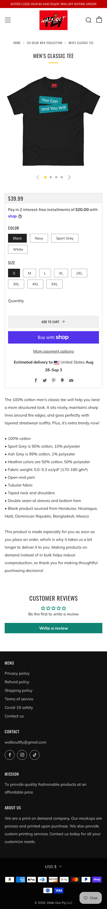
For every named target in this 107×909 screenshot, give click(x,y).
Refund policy (17, 681)
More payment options (53, 351)
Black (17, 238)
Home (17, 43)
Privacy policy (17, 673)
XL (61, 273)
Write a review (53, 628)
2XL (79, 273)
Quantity (16, 300)
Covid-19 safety (19, 707)
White (18, 249)
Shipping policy (18, 690)
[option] (53, 121)
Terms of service (19, 698)
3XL (16, 284)
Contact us (14, 716)
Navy (39, 238)
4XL (35, 284)
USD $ (50, 866)
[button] (45, 177)
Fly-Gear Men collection (44, 43)
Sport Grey (64, 238)
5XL (54, 284)
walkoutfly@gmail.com (25, 742)
